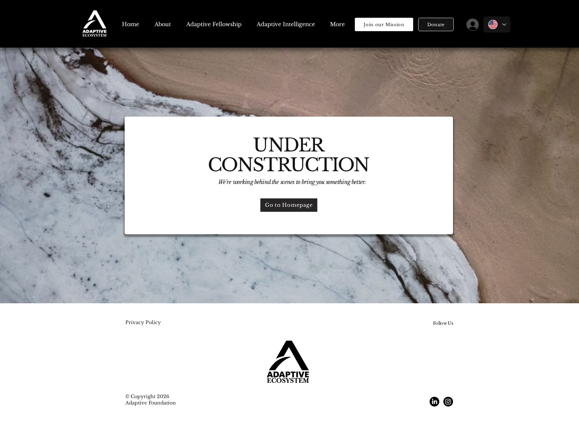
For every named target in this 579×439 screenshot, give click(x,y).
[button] (436, 24)
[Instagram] (448, 401)
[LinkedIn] (434, 401)
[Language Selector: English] (497, 24)
